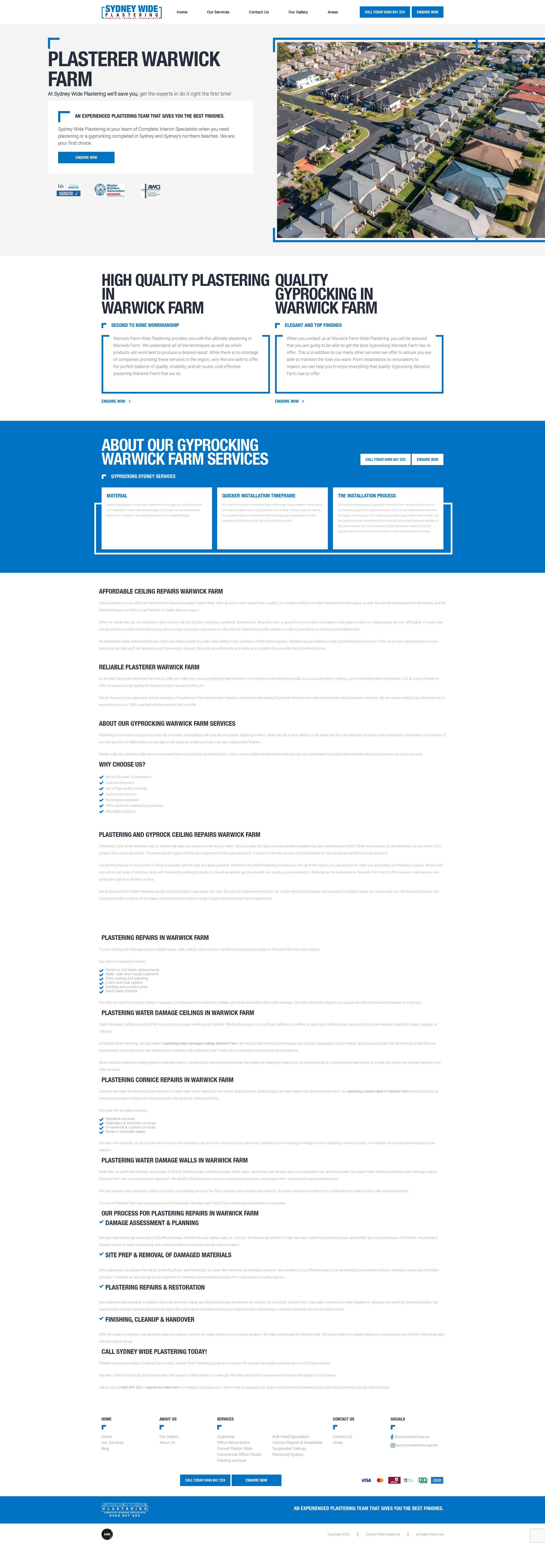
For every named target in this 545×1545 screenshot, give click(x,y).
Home (182, 12)
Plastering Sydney (288, 1454)
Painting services (232, 1460)
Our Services (218, 12)
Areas (333, 12)
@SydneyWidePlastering (411, 1437)
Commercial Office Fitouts (239, 1454)
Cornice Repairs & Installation (297, 1442)
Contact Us (259, 12)
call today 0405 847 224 (385, 12)
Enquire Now (427, 12)
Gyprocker (226, 1437)
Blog (105, 1448)
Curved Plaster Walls (234, 1448)
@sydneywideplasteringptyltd (417, 1445)
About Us (167, 1442)
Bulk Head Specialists (290, 1437)
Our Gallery (298, 12)
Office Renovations (233, 1442)
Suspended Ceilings (289, 1448)
